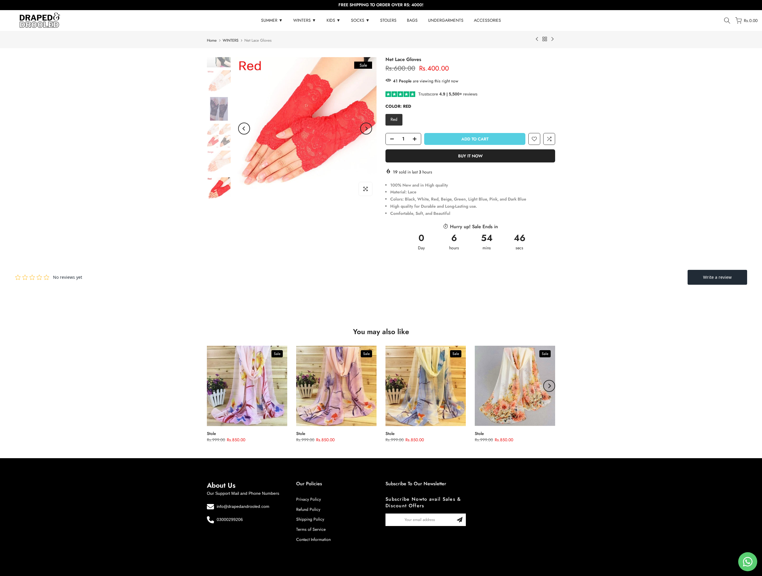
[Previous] (244, 128)
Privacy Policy (308, 499)
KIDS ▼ (334, 20)
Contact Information (313, 540)
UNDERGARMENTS (445, 20)
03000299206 (230, 519)
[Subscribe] (460, 519)
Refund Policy (308, 509)
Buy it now (470, 156)
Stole (211, 433)
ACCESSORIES (487, 20)
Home (212, 40)
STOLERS (388, 20)
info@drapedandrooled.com (243, 506)
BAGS (412, 20)
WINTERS (230, 40)
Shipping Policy (310, 519)
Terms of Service (311, 530)
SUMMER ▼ (272, 20)
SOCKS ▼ (360, 20)
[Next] (366, 128)
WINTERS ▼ (304, 20)
